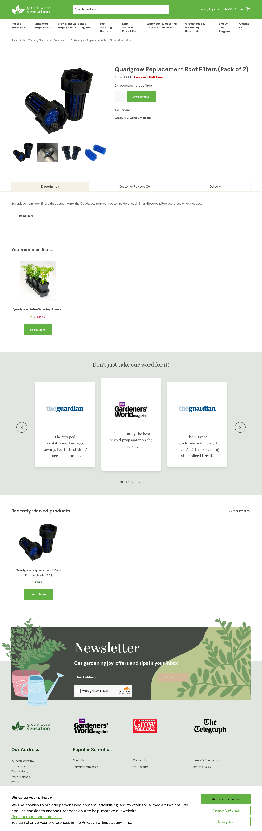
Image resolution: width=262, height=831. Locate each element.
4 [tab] (139, 482)
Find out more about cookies (36, 816)
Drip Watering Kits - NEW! (129, 27)
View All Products (240, 510)
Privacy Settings (226, 810)
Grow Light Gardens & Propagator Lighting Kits (74, 25)
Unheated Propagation (42, 25)
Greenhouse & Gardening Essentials (195, 27)
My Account (140, 767)
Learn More (37, 330)
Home (14, 40)
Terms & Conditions (205, 760)
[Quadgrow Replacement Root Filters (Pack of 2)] (38, 542)
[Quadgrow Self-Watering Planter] (37, 281)
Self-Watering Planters (106, 27)
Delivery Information (85, 767)
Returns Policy (202, 767)
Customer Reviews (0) (134, 187)
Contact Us (245, 25)
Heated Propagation (19, 25)
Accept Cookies (226, 799)
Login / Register (209, 9)
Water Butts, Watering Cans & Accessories (162, 25)
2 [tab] (127, 482)
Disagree (226, 821)
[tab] (50, 186)
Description (50, 187)
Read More (26, 216)
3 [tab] (133, 482)
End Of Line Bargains (225, 27)
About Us (78, 760)
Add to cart (141, 96)
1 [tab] (121, 482)
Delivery (215, 187)
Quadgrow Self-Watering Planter (38, 309)
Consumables (61, 40)
